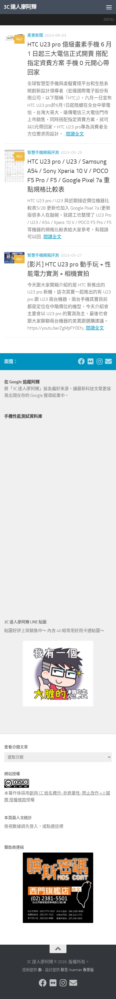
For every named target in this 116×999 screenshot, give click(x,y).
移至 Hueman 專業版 (77, 970)
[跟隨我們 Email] (108, 361)
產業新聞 (35, 35)
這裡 (59, 826)
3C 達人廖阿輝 (20, 7)
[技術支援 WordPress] (39, 970)
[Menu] (109, 7)
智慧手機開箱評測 (43, 152)
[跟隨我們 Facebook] (81, 361)
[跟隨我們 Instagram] (99, 361)
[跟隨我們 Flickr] (90, 361)
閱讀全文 (75, 134)
